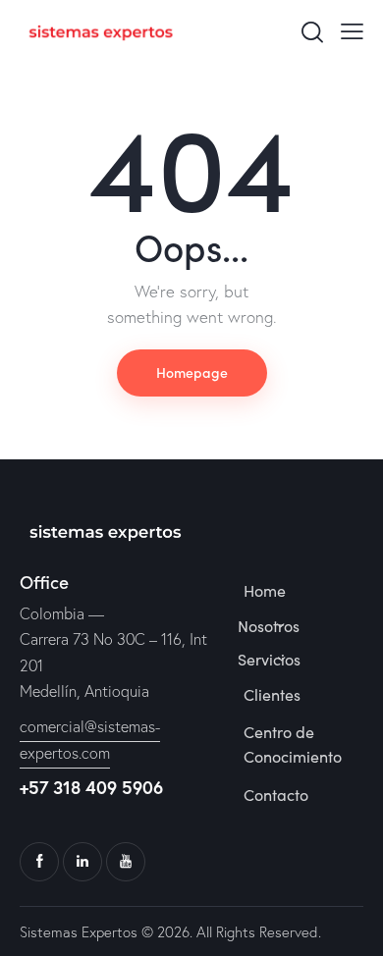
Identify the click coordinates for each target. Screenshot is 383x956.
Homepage (192, 372)
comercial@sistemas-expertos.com (90, 740)
